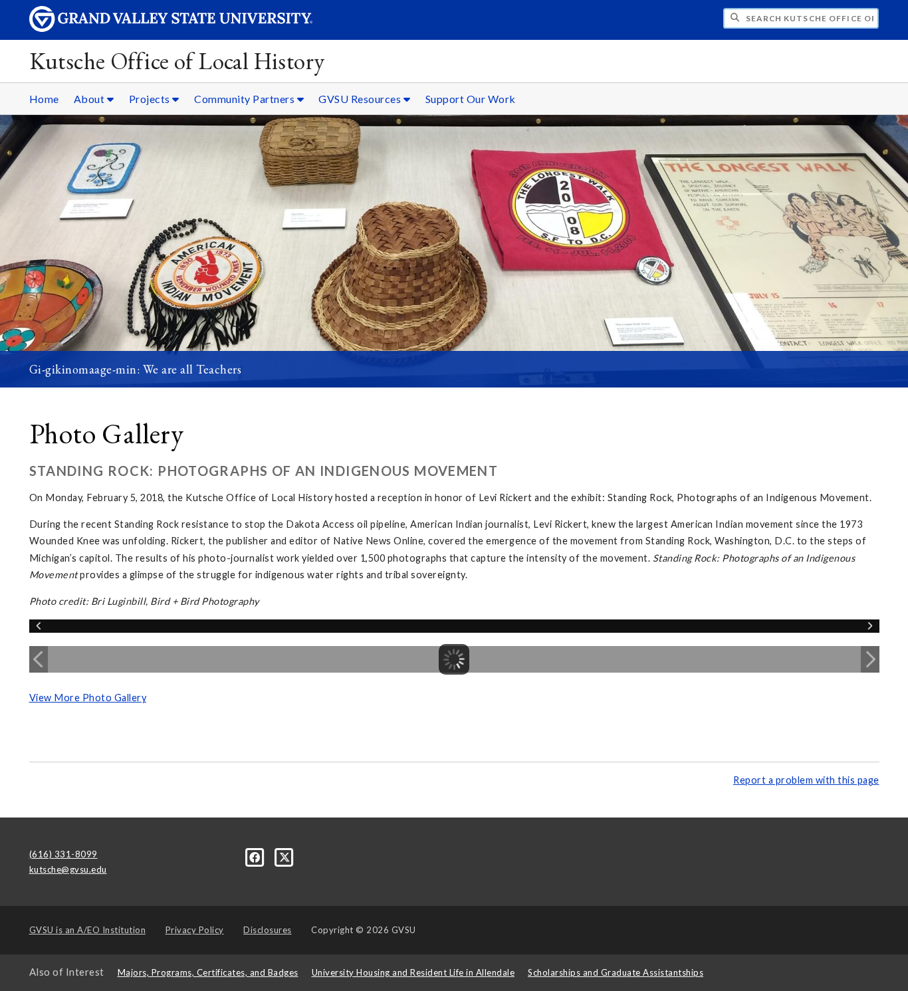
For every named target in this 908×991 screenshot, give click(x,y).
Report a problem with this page (806, 780)
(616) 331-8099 (63, 854)
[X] (284, 856)
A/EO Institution (87, 930)
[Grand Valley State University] (170, 28)
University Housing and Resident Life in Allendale (413, 972)
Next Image (870, 659)
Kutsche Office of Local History (177, 61)
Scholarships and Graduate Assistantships (615, 972)
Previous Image (38, 659)
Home (44, 98)
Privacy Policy (195, 930)
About (90, 98)
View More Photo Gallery (88, 697)
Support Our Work (470, 98)
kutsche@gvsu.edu (68, 869)
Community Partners (245, 98)
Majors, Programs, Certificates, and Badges (208, 972)
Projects (151, 98)
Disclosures (267, 930)
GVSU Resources (360, 98)
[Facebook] (256, 856)
